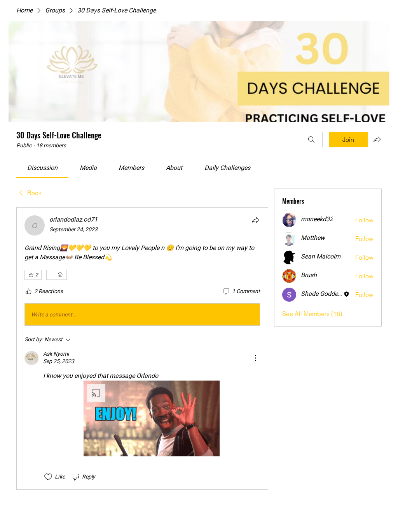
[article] (142, 348)
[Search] (311, 139)
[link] (42, 168)
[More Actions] (255, 358)
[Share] (255, 220)
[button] (152, 418)
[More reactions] (56, 275)
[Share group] (377, 139)
